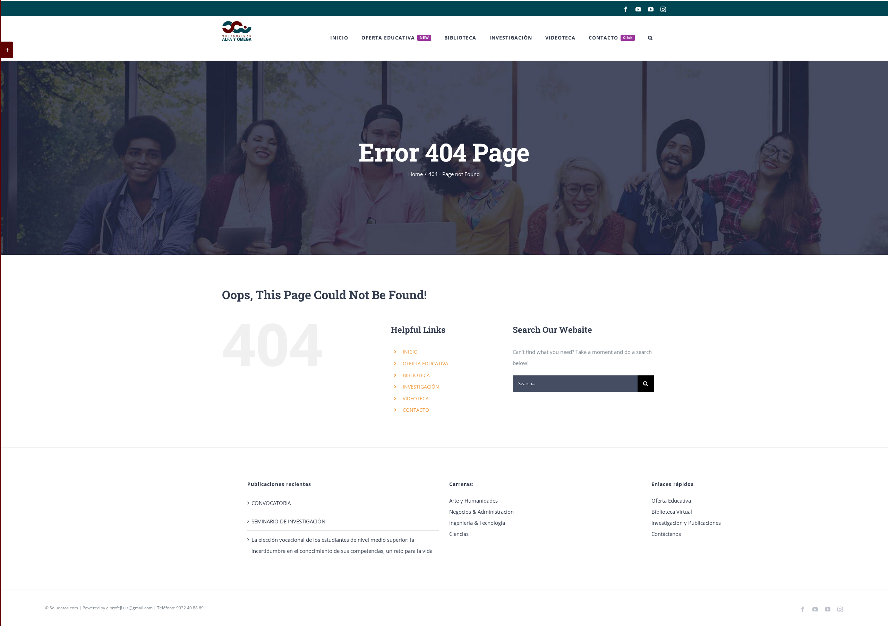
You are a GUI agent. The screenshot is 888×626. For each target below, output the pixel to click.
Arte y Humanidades (473, 500)
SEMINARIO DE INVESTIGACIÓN (288, 521)
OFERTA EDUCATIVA (425, 363)
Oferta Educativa (671, 500)
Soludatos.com (64, 608)
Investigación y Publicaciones (686, 522)
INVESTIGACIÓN (421, 386)
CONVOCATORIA (271, 502)
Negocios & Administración (481, 511)
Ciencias (459, 533)
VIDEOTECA (416, 398)
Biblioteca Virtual (671, 511)
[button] (650, 38)
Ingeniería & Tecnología (477, 522)
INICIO (410, 351)
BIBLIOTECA (416, 375)
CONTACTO (416, 410)
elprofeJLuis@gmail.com (129, 608)
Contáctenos (666, 533)
